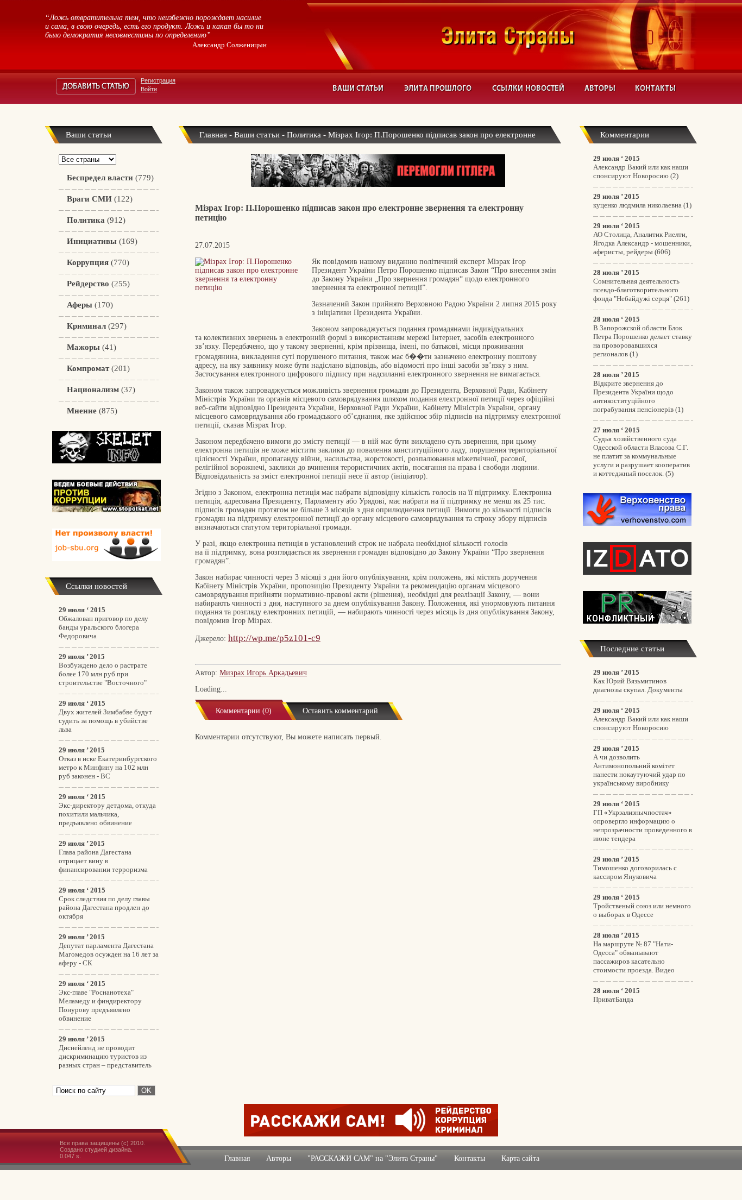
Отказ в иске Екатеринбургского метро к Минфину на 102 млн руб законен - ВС (108, 767)
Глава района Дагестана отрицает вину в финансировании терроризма (103, 861)
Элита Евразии (569, 35)
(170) (90, 304)
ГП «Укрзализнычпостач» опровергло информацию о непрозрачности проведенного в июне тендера (642, 825)
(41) (91, 347)
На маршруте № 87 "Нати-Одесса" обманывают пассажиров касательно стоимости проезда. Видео (634, 957)
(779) (110, 177)
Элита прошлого (438, 88)
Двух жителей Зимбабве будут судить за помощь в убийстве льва (105, 720)
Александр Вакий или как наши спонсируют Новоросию (640, 171)
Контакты (656, 88)
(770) (98, 262)
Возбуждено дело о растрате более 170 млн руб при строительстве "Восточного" (103, 674)
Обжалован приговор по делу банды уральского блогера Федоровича (103, 627)
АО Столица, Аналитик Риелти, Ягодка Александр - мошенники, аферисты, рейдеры (642, 243)
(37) (101, 389)
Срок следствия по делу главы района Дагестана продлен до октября (104, 907)
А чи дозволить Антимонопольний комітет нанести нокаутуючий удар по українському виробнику (639, 770)
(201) (98, 368)
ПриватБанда (613, 999)
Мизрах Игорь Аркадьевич (263, 673)
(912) (96, 220)
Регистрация (158, 80)
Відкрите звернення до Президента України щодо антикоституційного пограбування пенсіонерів (633, 396)
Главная (213, 134)
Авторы (600, 88)
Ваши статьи (359, 88)
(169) (102, 241)
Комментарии (624, 134)
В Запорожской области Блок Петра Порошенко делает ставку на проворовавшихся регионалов (642, 341)
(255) (98, 283)
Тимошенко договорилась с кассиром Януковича (635, 872)
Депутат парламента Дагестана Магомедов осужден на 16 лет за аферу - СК (109, 954)
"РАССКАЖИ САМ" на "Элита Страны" (372, 1158)
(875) (92, 410)
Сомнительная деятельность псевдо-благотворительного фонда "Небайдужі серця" (636, 290)
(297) (97, 326)
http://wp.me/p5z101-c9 (274, 638)
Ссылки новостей (528, 88)
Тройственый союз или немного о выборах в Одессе (642, 910)
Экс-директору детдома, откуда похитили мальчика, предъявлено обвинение (107, 814)
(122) (100, 198)
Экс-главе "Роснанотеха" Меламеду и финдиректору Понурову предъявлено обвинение (100, 1005)
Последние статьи (632, 648)
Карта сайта (520, 1158)
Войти (149, 89)
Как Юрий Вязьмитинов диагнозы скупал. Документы (638, 685)
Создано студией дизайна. (96, 1149)
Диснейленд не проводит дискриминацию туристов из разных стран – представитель (105, 1056)
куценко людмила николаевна (637, 205)
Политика (304, 134)
